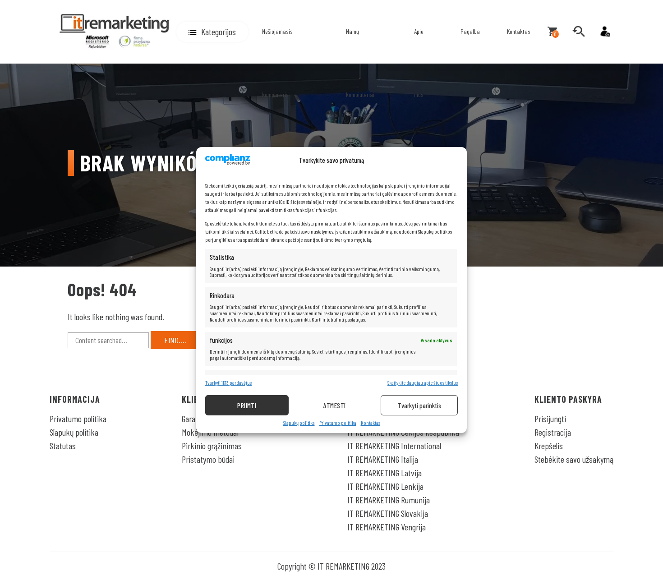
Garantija (195, 418)
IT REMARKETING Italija (382, 459)
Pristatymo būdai (208, 459)
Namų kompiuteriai (360, 63)
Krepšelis (548, 445)
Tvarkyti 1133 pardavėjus (228, 383)
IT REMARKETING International (394, 445)
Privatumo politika (337, 423)
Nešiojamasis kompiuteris (277, 63)
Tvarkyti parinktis (419, 405)
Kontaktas (370, 423)
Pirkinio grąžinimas (212, 445)
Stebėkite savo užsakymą (573, 459)
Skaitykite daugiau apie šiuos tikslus (422, 383)
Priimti (246, 405)
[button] (212, 32)
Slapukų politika (299, 423)
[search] (578, 31)
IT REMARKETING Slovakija (387, 513)
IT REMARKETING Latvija (384, 472)
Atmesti (334, 405)
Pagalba (470, 31)
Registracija (552, 432)
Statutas (63, 445)
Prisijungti (550, 418)
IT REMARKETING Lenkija (385, 486)
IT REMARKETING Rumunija (388, 499)
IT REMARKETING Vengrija (386, 526)
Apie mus (419, 63)
